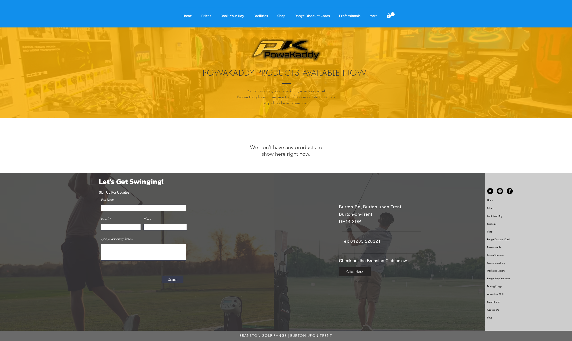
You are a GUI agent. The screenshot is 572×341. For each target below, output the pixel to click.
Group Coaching (496, 262)
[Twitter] (490, 191)
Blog (489, 317)
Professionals (494, 247)
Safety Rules (493, 301)
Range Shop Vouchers (498, 278)
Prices (490, 208)
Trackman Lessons (496, 270)
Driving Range (494, 286)
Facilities (491, 223)
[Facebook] (510, 191)
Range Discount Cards (498, 239)
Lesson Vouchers (495, 255)
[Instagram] (500, 191)
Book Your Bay (494, 216)
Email (105, 218)
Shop (489, 231)
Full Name (107, 199)
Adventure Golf (495, 294)
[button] (391, 15)
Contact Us (493, 309)
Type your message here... (117, 238)
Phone (148, 218)
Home (490, 200)
